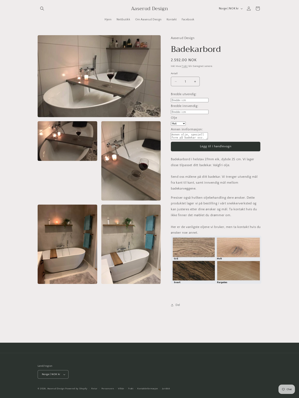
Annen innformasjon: (187, 129)
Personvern (107, 388)
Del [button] (178, 305)
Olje (174, 118)
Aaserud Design (56, 388)
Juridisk (166, 388)
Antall (174, 73)
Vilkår (121, 388)
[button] (42, 8)
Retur (94, 388)
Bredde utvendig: (184, 94)
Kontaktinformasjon (147, 388)
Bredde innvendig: (184, 106)
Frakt (185, 66)
